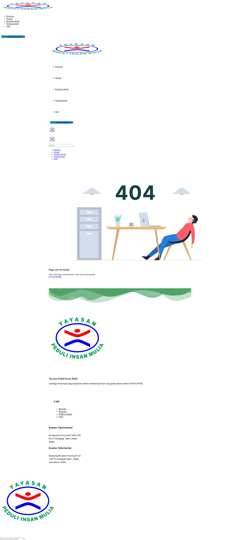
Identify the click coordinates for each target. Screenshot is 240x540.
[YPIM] (52, 134)
